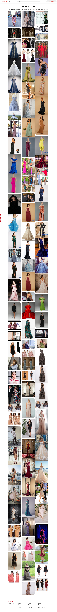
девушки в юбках (18, 9)
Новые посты (20, 603)
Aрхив (19, 608)
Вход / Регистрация (51, 1)
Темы (29, 604)
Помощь (39, 603)
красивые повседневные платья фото (26, 9)
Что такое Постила (11, 603)
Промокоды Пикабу (41, 608)
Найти (37, 1)
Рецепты (19, 607)
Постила (4, 1)
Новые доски (20, 604)
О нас (9, 604)
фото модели (43, 9)
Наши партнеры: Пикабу (41, 607)
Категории (29, 603)
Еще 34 (47, 9)
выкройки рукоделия (12, 9)
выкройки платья (38, 9)
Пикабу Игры (30, 607)
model (33, 9)
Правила (39, 604)
